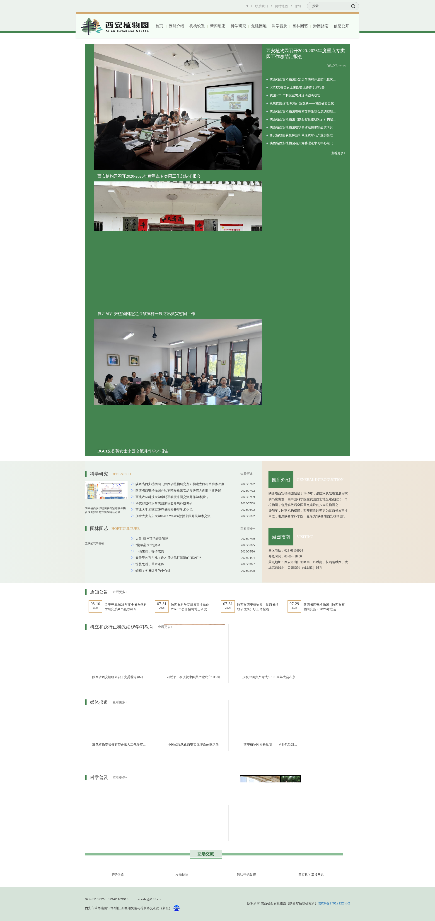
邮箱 (298, 6)
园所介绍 (281, 479)
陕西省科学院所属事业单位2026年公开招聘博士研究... (190, 607)
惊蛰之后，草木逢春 (149, 564)
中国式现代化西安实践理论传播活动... (194, 744)
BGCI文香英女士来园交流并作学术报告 (132, 451)
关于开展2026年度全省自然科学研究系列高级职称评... (126, 607)
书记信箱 (117, 875)
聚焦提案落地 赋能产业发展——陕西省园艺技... (303, 103)
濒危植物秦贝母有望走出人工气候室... (119, 744)
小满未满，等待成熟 (149, 551)
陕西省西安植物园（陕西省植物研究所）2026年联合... (324, 607)
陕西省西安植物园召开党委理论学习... (119, 677)
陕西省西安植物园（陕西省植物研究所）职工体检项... (257, 607)
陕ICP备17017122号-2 (334, 903)
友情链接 (182, 875)
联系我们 (261, 6)
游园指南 (281, 536)
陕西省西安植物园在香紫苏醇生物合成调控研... (303, 111)
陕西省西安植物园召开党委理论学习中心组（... (303, 143)
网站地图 (281, 6)
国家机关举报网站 (311, 875)
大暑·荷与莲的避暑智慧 (151, 538)
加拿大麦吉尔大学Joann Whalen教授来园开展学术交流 (172, 516)
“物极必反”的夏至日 (149, 545)
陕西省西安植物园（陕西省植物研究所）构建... (303, 119)
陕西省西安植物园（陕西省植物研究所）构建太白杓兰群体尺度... (181, 484)
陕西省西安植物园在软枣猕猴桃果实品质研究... (303, 127)
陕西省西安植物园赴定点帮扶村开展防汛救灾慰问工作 (146, 313)
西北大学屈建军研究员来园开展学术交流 (164, 509)
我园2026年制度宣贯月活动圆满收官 (295, 95)
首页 (159, 26)
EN (246, 6)
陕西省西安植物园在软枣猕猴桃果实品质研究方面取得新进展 (178, 490)
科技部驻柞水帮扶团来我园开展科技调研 (164, 503)
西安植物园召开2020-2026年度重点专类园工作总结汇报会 (149, 176)
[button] (176, 26)
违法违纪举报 (246, 875)
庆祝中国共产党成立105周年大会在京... (270, 677)
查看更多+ (338, 153)
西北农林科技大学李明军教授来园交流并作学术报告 (171, 497)
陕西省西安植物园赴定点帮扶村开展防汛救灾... (303, 79)
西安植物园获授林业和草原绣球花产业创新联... (303, 135)
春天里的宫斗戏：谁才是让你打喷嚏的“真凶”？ (168, 557)
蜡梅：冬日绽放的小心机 (152, 570)
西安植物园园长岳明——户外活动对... (270, 744)
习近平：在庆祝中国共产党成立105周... (194, 677)
